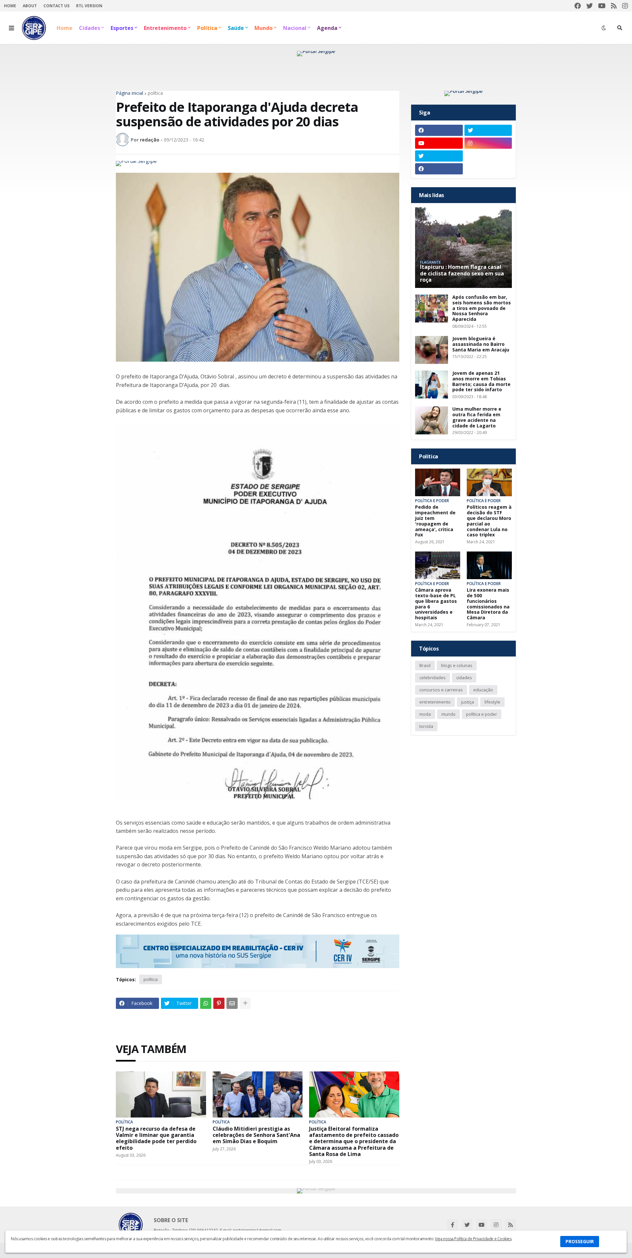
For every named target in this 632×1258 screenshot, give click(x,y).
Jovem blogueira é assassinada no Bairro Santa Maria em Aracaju (480, 344)
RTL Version (89, 6)
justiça (467, 702)
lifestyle (492, 702)
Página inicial (129, 93)
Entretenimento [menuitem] (165, 28)
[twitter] (589, 6)
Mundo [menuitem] (263, 28)
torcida (426, 726)
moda (425, 714)
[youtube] (602, 6)
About (30, 6)
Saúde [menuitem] (236, 28)
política (155, 93)
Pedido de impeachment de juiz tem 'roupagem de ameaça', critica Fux (435, 521)
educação (483, 690)
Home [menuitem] (64, 28)
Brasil (425, 665)
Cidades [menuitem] (89, 28)
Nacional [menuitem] (294, 28)
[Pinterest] (218, 1003)
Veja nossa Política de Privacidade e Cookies (473, 1239)
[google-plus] (488, 156)
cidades (464, 677)
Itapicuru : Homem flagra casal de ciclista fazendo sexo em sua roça (462, 273)
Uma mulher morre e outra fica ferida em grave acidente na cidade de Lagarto (476, 417)
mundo (448, 714)
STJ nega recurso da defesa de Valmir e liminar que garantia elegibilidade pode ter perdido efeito (156, 1138)
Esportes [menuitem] (122, 28)
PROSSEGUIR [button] (580, 1241)
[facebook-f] (452, 1224)
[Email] (232, 1003)
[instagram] (625, 6)
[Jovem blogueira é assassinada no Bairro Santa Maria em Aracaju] (431, 350)
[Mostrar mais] (245, 1003)
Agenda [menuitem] (327, 28)
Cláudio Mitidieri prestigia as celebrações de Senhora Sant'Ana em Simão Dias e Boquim (256, 1135)
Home (10, 6)
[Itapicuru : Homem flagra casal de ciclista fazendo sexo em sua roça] (463, 247)
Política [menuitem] (207, 28)
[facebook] (577, 6)
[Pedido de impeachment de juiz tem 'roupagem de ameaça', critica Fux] (437, 482)
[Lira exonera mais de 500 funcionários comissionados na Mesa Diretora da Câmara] (489, 565)
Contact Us (56, 6)
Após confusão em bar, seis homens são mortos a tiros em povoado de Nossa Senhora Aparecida (481, 308)
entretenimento (435, 702)
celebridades (432, 677)
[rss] (614, 6)
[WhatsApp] (205, 1003)
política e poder (481, 714)
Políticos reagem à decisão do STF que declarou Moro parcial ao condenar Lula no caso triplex (489, 521)
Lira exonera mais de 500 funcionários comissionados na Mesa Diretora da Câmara (488, 604)
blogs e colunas (456, 665)
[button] (11, 28)
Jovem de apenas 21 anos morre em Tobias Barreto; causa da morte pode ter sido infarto (481, 382)
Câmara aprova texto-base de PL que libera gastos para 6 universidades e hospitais (436, 604)
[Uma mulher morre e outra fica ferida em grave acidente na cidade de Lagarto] (431, 420)
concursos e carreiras (441, 690)
